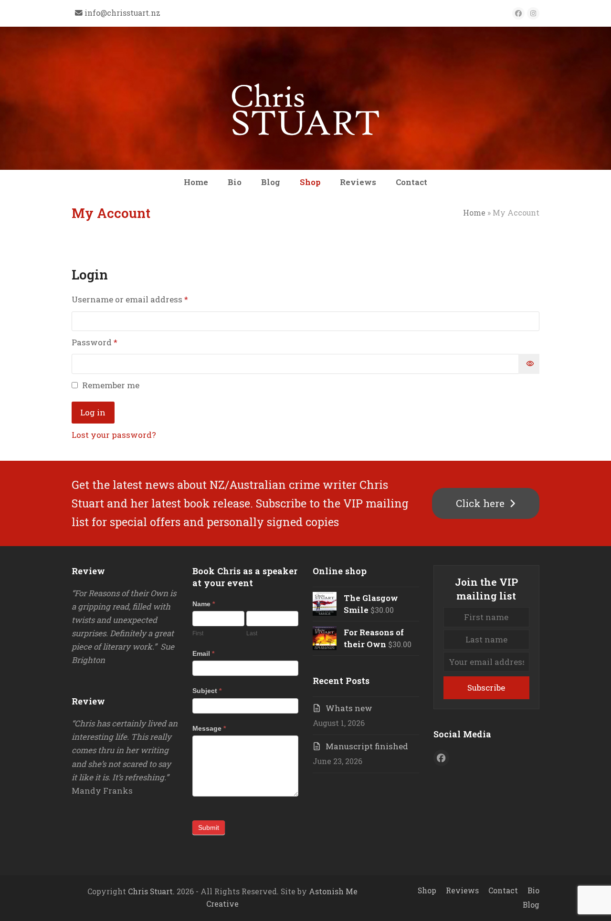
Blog (531, 905)
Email (203, 653)
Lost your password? (114, 434)
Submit (208, 827)
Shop (427, 890)
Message (209, 728)
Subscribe (486, 687)
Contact (503, 890)
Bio (533, 890)
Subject (206, 690)
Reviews (462, 890)
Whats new (349, 708)
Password (112, 342)
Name (203, 604)
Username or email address (148, 299)
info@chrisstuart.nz (122, 13)
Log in (92, 412)
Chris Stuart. (151, 891)
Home (474, 212)
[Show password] (528, 364)
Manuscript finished (367, 746)
